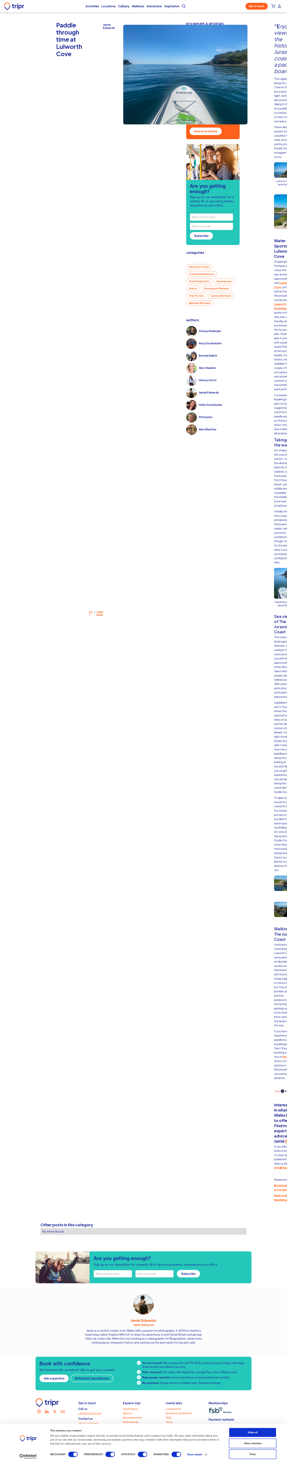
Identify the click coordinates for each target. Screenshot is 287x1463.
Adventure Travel (199, 266)
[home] (15, 6)
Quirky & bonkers (221, 295)
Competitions (173, 1408)
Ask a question (54, 1378)
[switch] (110, 1454)
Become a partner (132, 1417)
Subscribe (201, 236)
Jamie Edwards (143, 1320)
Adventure (154, 6)
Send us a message (88, 1423)
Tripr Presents (130, 1408)
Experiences (224, 281)
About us (128, 1413)
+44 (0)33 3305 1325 (89, 1413)
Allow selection (253, 1443)
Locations (108, 6)
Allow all (253, 1432)
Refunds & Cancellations (92, 1378)
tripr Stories (196, 295)
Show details (194, 1454)
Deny (253, 1454)
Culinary (123, 6)
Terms (169, 1421)
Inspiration (171, 6)
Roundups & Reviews (216, 288)
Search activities (205, 131)
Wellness (138, 6)
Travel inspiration (199, 281)
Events (193, 288)
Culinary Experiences (201, 273)
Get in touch (256, 6)
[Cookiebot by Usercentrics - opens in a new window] (28, 1456)
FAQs (169, 1417)
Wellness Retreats (200, 302)
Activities (92, 6)
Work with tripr (131, 1421)
